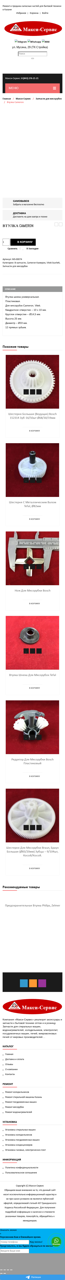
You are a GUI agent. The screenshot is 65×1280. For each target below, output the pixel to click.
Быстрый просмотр (39, 392)
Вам (16, 1237)
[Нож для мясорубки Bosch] (32, 558)
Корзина (34, 13)
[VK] (24, 983)
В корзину (25, 242)
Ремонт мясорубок (14, 1107)
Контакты (10, 1074)
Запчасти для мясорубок (49, 99)
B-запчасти (20, 263)
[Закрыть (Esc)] (1, 1269)
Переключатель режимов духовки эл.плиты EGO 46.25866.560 (56, 224)
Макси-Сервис (23, 99)
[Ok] (33, 983)
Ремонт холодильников (17, 1092)
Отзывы (9, 1064)
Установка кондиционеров (18, 1145)
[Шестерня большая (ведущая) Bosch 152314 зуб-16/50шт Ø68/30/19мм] (32, 382)
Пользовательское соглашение (21, 1172)
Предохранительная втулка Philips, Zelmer (32, 905)
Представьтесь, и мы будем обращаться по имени (26, 1246)
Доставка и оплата (14, 1059)
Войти (45, 13)
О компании (11, 1069)
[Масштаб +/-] (11, 1269)
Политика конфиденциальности (21, 1167)
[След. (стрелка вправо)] (4, 1273)
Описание (10, 289)
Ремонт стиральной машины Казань (23, 1097)
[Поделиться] (4, 1269)
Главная (7, 99)
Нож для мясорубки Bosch (32, 590)
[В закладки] (26, 392)
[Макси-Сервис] (33, 28)
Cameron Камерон (36, 263)
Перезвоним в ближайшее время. (20, 1237)
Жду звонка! (36, 1242)
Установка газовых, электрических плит (25, 1150)
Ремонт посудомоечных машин (21, 1102)
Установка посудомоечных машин (22, 1140)
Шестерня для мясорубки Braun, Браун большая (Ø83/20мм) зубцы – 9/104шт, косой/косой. (32, 851)
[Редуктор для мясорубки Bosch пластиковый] (32, 727)
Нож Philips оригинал (60, 224)
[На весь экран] (8, 1269)
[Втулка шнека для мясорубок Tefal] (32, 643)
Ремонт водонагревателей (18, 1112)
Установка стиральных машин (20, 1130)
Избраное (21, 13)
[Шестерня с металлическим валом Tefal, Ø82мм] (32, 470)
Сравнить (13, 248)
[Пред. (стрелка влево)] (1, 1273)
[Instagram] (42, 983)
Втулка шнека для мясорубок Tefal (32, 675)
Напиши (36, 1277)
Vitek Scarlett (53, 263)
